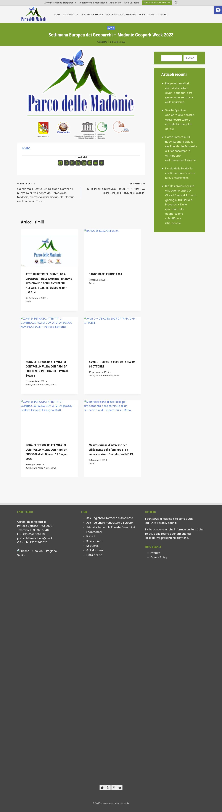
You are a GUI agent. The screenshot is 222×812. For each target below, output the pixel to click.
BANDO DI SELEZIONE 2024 (105, 274)
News (151, 14)
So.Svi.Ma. (92, 546)
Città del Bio (94, 555)
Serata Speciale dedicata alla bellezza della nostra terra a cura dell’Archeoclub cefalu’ (179, 119)
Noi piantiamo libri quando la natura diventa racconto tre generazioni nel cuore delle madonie (179, 93)
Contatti (162, 14)
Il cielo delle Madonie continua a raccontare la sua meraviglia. (180, 173)
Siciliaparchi (94, 541)
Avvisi (141, 14)
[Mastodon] (89, 163)
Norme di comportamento (157, 2)
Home (57, 14)
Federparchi (94, 532)
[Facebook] (60, 163)
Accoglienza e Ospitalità (121, 14)
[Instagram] (84, 163)
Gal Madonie (94, 550)
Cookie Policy (158, 557)
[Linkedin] (78, 163)
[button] (218, 10)
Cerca (190, 58)
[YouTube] (119, 787)
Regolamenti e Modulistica (93, 2)
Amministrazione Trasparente (60, 2)
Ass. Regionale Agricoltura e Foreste (109, 523)
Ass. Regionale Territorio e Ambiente (109, 518)
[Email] (95, 163)
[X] (72, 163)
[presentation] (49, 248)
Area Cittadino (131, 2)
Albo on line (115, 2)
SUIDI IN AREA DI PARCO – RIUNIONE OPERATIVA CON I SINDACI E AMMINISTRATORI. (116, 188)
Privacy (155, 553)
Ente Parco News (41, 384)
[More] (101, 163)
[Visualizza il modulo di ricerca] (176, 2)
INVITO (26, 148)
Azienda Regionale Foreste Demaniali (110, 527)
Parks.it (90, 536)
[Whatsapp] (66, 163)
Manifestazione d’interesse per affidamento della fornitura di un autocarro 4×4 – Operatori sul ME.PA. (111, 449)
